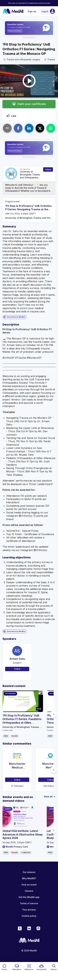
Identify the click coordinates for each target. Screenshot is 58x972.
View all (50, 796)
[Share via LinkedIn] (29, 128)
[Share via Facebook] (18, 128)
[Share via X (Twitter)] (40, 128)
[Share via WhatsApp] (50, 128)
